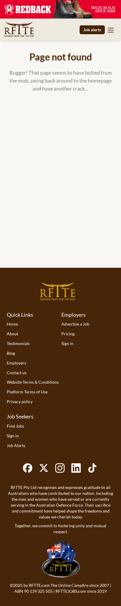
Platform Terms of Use (27, 391)
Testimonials (18, 343)
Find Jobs (15, 425)
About (12, 333)
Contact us (16, 372)
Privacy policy (20, 401)
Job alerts (92, 29)
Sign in (67, 343)
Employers (16, 362)
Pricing (68, 333)
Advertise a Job (75, 323)
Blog (11, 353)
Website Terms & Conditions (33, 382)
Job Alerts (16, 445)
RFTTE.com (39, 585)
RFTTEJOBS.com (71, 591)
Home (12, 323)
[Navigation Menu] (111, 29)
